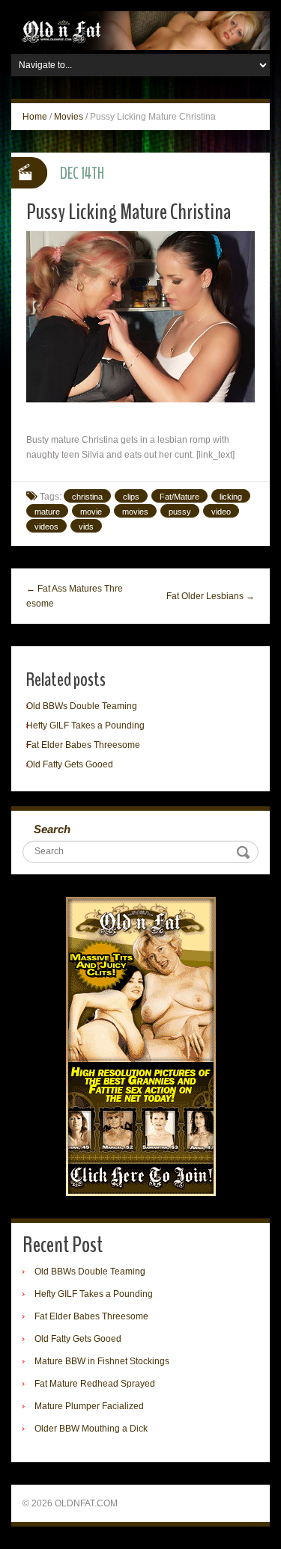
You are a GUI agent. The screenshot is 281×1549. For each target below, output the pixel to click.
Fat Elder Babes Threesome (83, 745)
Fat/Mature (179, 496)
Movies (68, 116)
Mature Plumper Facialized (89, 1406)
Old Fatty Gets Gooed (69, 764)
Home (34, 116)
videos (46, 526)
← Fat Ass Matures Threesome (74, 596)
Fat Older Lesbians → (210, 596)
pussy (180, 511)
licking (231, 496)
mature (47, 511)
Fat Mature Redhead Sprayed (94, 1383)
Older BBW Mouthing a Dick (91, 1428)
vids (86, 526)
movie (91, 511)
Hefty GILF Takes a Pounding (85, 725)
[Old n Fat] (140, 30)
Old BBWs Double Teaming (81, 706)
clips (131, 496)
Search (52, 829)
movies (135, 511)
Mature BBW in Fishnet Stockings (101, 1361)
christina (87, 496)
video (221, 511)
